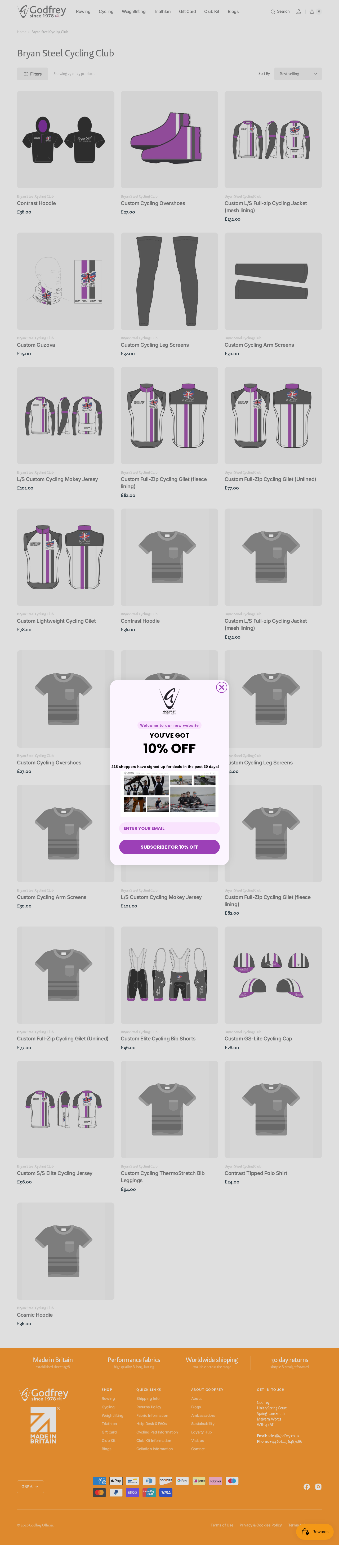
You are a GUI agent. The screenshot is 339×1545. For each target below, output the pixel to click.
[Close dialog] (221, 687)
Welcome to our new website (169, 725)
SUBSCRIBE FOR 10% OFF (170, 847)
